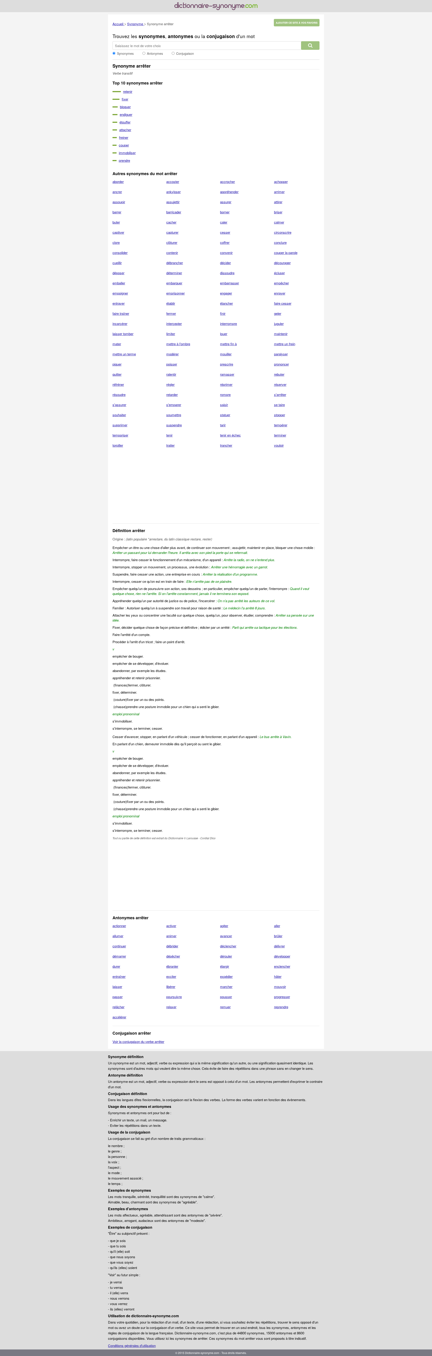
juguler (279, 323)
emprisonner (175, 293)
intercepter (174, 323)
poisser (171, 364)
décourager (282, 262)
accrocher (227, 181)
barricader (173, 212)
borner (225, 212)
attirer (278, 201)
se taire (279, 404)
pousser (226, 996)
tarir (223, 425)
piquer (117, 364)
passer (117, 996)
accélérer (119, 1017)
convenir (226, 252)
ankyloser (173, 191)
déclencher (228, 946)
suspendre (174, 425)
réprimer (226, 384)
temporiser (120, 435)
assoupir (118, 201)
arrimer (279, 191)
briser (278, 212)
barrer (116, 212)
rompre (225, 394)
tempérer (280, 425)
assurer (225, 201)
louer (223, 333)
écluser (279, 272)
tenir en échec (230, 435)
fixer (125, 99)
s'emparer (173, 404)
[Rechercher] (310, 45)
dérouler (226, 956)
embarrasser (229, 283)
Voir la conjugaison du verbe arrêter (138, 1041)
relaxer (171, 1006)
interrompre (228, 323)
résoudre (119, 394)
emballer (118, 283)
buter (116, 222)
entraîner (119, 976)
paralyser (281, 354)
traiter (170, 445)
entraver (118, 303)
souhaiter (119, 414)
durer (116, 966)
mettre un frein (284, 343)
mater (116, 343)
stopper (279, 414)
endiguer (126, 114)
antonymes (180, 36)
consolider (120, 252)
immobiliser (127, 152)
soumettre (173, 414)
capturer (172, 232)
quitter (117, 374)
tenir (169, 435)
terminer (280, 435)
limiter (170, 333)
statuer (225, 414)
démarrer (119, 956)
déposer (118, 272)
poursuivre (174, 996)
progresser (282, 996)
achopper (281, 181)
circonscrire (282, 232)
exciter (171, 976)
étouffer (124, 122)
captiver (118, 232)
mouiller (226, 354)
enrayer (279, 293)
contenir (172, 252)
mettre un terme (124, 354)
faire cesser (282, 303)
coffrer (225, 242)
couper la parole (285, 252)
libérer (170, 986)
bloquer (125, 106)
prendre (124, 160)
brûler (278, 935)
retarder (172, 394)
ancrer (117, 191)
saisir (224, 404)
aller (277, 925)
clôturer (171, 242)
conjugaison (221, 36)
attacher (125, 129)
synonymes (152, 36)
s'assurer (119, 404)
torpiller (117, 445)
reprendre (281, 1006)
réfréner (118, 384)
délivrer (279, 946)
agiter (224, 925)
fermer (171, 313)
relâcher (118, 1006)
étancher (226, 303)
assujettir (173, 201)
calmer (279, 222)
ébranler (172, 966)
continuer (119, 946)
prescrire (226, 364)
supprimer (119, 425)
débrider (172, 946)
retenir (127, 91)
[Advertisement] (216, 488)
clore (116, 242)
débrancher (174, 262)
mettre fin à (228, 343)
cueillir (117, 262)
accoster (172, 181)
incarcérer (119, 323)
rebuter (279, 374)
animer (171, 935)
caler (223, 222)
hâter (277, 976)
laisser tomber (122, 333)
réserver (280, 384)
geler (277, 313)
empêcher (281, 283)
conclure (280, 242)
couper (124, 145)
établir (170, 303)
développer (282, 956)
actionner (119, 925)
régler (170, 384)
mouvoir (280, 986)
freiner (123, 137)
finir (222, 313)
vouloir (279, 445)
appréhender (229, 191)
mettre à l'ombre (178, 343)
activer (171, 925)
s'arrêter (280, 394)
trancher (226, 445)
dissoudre (227, 272)
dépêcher (173, 956)
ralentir (171, 374)
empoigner (120, 293)
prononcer (281, 364)
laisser (117, 986)
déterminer (174, 272)
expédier (226, 976)
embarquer (174, 283)
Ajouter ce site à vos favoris (296, 22)
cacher (171, 222)
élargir (224, 966)
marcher (226, 986)
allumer (117, 935)
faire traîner (120, 313)
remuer (225, 1006)
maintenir (281, 333)
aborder (118, 181)
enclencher (282, 966)
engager (226, 293)
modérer (172, 354)
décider (225, 262)
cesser (225, 232)
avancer (226, 935)
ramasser (227, 374)
